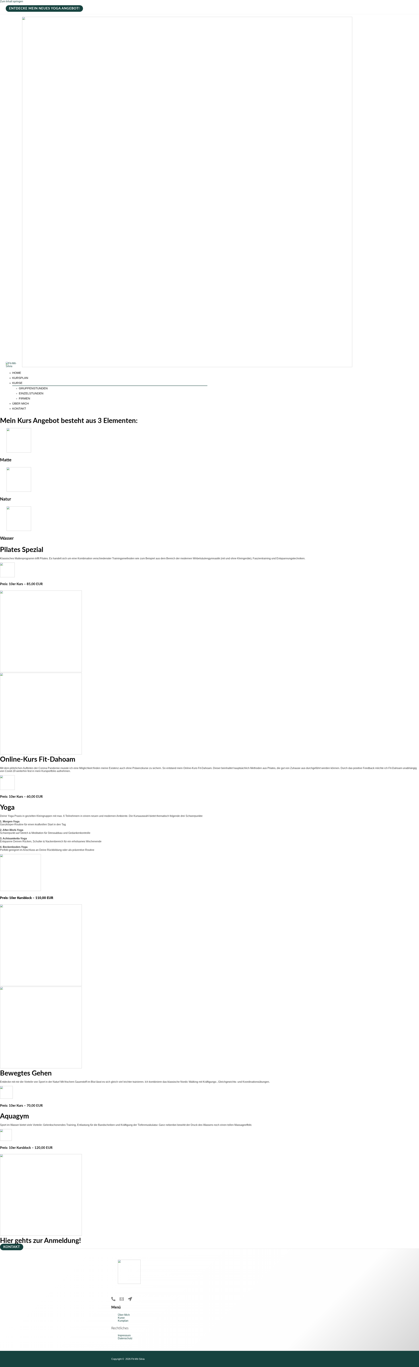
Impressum (124, 1335)
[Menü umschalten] (28, 384)
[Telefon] (113, 1300)
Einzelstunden (31, 393)
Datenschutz (125, 1338)
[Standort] (130, 1300)
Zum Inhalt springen (11, 1)
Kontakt (19, 408)
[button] (44, 8)
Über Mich (20, 403)
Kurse (17, 383)
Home (16, 372)
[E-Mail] (122, 1300)
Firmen (24, 398)
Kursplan (20, 378)
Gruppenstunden (33, 388)
